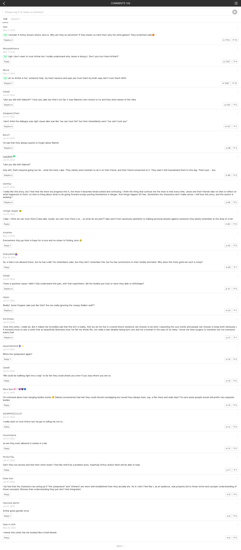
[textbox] (118, 12)
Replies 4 (8, 104)
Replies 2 (8, 148)
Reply (6, 61)
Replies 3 (8, 40)
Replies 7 (8, 83)
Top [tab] (5, 19)
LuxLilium (7, 156)
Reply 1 (7, 245)
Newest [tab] (15, 19)
